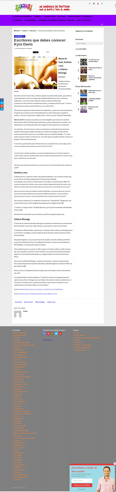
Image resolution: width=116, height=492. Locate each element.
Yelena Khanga (40, 302)
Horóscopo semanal (21, 413)
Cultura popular (19, 372)
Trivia (16, 472)
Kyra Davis (18, 302)
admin (25, 311)
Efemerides (18, 384)
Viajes (16, 480)
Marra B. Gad (28, 302)
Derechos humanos (20, 377)
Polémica (86, 16)
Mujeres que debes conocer (52, 20)
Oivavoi (24, 487)
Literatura (18, 36)
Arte (15, 338)
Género (16, 404)
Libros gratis (74, 16)
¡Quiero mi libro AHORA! (82, 485)
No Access (78, 343)
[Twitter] (56, 333)
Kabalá (16, 421)
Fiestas (16, 399)
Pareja (16, 440)
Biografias (23, 48)
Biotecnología (19, 352)
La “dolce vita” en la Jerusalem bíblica (93, 60)
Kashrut (16, 423)
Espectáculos (18, 391)
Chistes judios (18, 357)
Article (16, 340)
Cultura (61, 16)
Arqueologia (18, 335)
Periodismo (18, 445)
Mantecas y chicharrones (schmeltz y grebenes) (94, 77)
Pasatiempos (18, 443)
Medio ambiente (19, 431)
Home (77, 333)
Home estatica (80, 335)
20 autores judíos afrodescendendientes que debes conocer (37, 294)
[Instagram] (52, 333)
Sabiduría (17, 453)
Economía (17, 379)
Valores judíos (18, 477)
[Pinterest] (48, 333)
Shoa (15, 457)
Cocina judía (50, 16)
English (70, 20)
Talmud (16, 462)
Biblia (16, 347)
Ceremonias (18, 355)
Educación (17, 382)
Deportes (17, 374)
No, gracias (81, 489)
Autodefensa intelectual (22, 345)
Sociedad (17, 20)
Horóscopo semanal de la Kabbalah (87, 338)
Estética (17, 394)
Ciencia (37, 16)
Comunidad (29, 48)
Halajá (16, 406)
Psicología (17, 448)
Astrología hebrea (22, 16)
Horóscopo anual (20, 411)
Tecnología (18, 465)
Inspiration (17, 418)
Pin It (47, 52)
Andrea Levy (51, 302)
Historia (16, 409)
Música (16, 435)
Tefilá (16, 467)
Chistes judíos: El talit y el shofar (95, 68)
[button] (86, 469)
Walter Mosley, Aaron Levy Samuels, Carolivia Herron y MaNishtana (41, 289)
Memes (77, 340)
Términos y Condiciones (83, 347)
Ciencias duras (19, 362)
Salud (16, 455)
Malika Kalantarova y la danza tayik (94, 91)
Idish (15, 416)
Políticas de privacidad (83, 345)
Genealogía (18, 401)
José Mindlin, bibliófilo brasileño (94, 99)
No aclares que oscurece (22, 438)
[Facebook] (44, 333)
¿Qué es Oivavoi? (83, 20)
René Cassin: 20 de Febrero (93, 108)
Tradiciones (30, 20)
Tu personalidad (19, 475)
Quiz (15, 450)
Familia (16, 396)
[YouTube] (60, 333)
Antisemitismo (19, 333)
